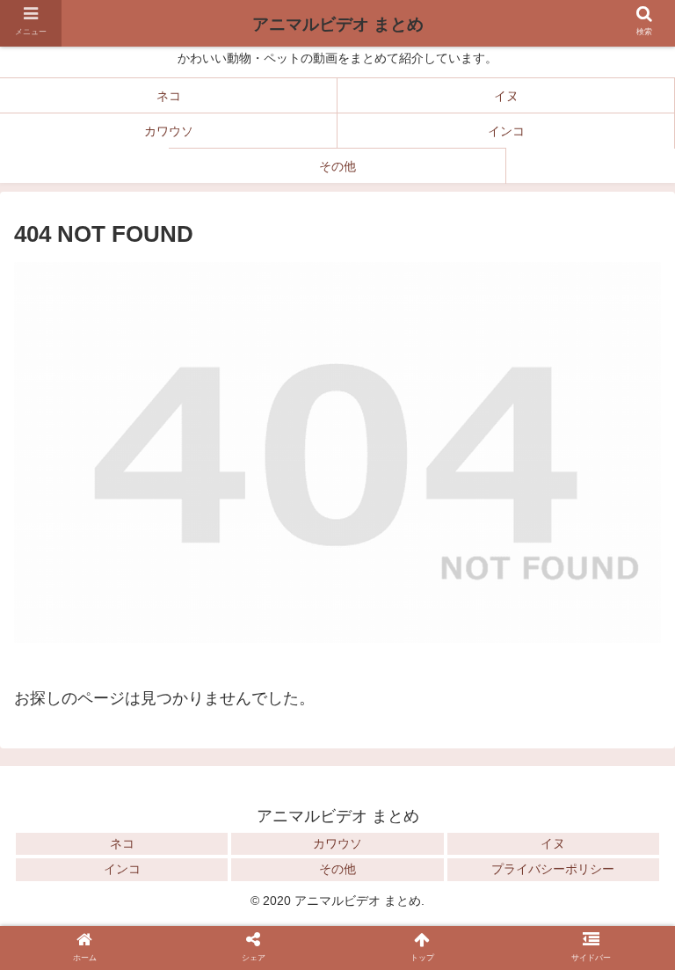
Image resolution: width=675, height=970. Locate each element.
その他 (337, 869)
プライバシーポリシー (552, 869)
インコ (122, 869)
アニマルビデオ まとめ (338, 24)
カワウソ (337, 843)
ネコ (122, 843)
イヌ (553, 843)
